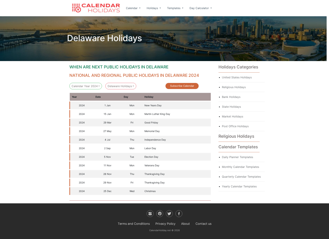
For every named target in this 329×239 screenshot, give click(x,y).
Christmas (150, 191)
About (185, 223)
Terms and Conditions (134, 223)
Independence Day (155, 139)
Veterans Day (151, 165)
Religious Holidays (234, 87)
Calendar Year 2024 (85, 86)
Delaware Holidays (120, 86)
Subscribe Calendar (182, 85)
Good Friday (151, 122)
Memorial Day (152, 131)
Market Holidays (232, 116)
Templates (174, 8)
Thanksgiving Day (154, 173)
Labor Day (150, 148)
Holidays (153, 8)
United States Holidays (237, 77)
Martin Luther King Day (157, 113)
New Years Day (153, 105)
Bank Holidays (231, 97)
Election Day (151, 156)
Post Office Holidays (235, 126)
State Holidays (231, 106)
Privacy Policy (165, 223)
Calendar (132, 8)
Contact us (203, 223)
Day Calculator (200, 8)
